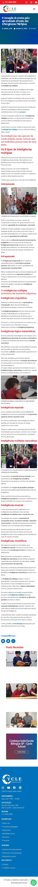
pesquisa (23, 112)
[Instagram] (31, 2)
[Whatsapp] (26, 2)
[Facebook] (14, 787)
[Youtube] (36, 2)
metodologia (17, 624)
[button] (34, 9)
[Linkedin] (20, 787)
